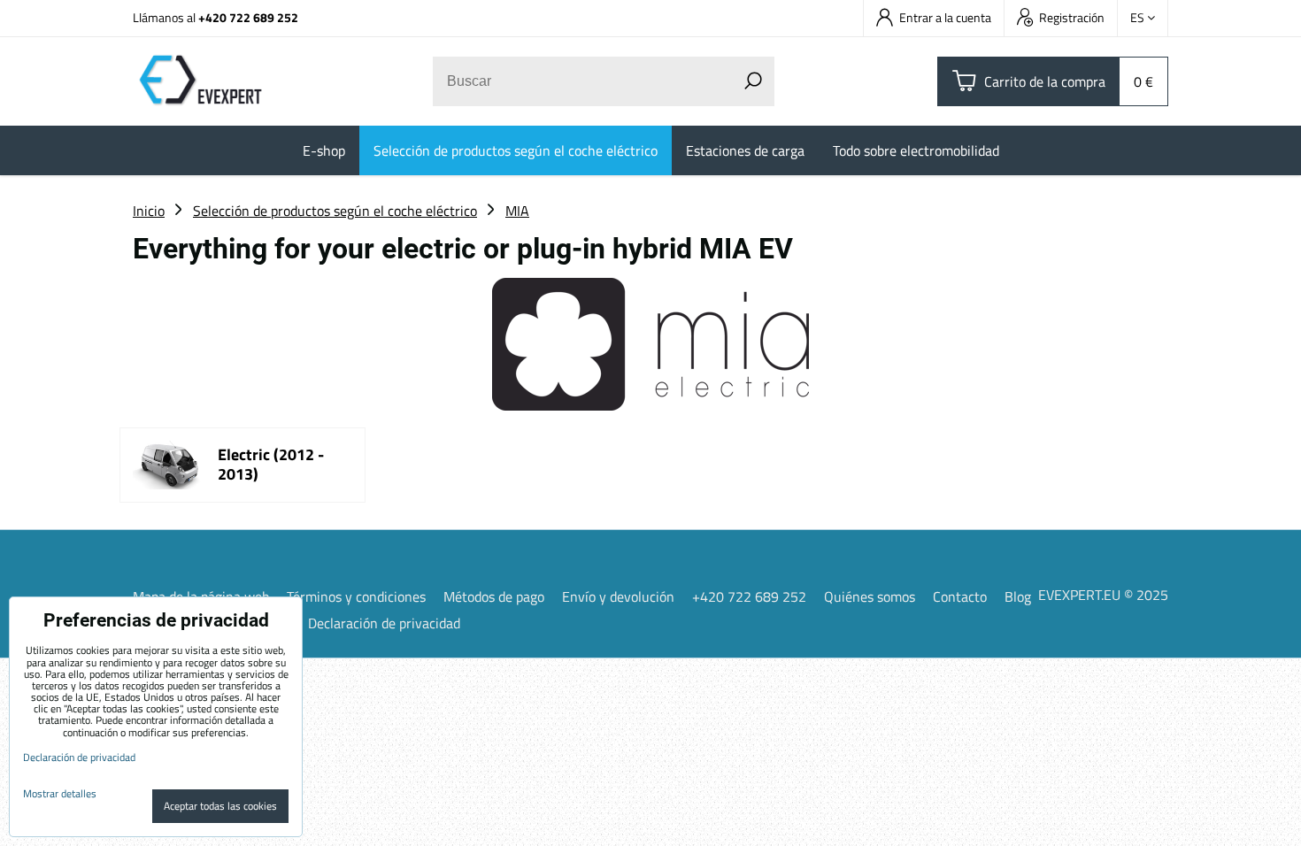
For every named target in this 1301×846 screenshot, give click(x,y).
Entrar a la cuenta (945, 17)
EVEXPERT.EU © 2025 (1103, 594)
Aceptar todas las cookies (220, 805)
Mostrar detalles (59, 793)
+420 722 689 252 (248, 17)
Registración (1072, 17)
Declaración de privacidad (384, 623)
